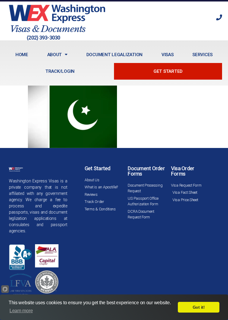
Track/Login (60, 71)
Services (202, 54)
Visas (168, 54)
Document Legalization (114, 54)
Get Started (168, 71)
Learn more (21, 310)
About (54, 54)
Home (21, 54)
